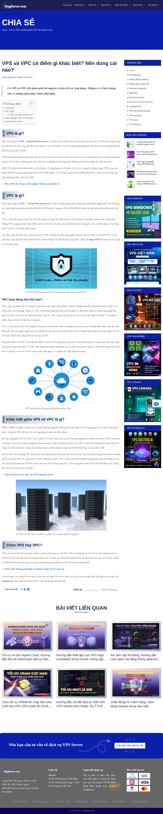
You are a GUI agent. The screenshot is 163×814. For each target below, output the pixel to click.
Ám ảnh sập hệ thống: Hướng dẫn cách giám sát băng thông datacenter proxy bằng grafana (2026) (135, 657)
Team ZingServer (9, 77)
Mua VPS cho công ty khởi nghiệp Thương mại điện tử (32, 184)
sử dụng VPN (92, 239)
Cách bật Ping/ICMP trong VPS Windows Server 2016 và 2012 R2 (147, 163)
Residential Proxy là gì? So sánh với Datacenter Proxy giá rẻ (147, 173)
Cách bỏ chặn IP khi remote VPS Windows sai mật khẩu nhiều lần (147, 182)
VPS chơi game (135, 115)
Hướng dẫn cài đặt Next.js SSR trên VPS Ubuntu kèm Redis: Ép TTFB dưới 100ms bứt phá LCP (80, 704)
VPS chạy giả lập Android (139, 111)
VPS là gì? (9, 108)
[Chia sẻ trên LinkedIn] (28, 589)
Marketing (133, 93)
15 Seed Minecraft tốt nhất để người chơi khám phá (146, 143)
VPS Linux (133, 120)
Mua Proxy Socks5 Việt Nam (141, 102)
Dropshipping (134, 75)
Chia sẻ (132, 70)
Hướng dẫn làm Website (138, 79)
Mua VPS (105, 5)
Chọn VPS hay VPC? (14, 121)
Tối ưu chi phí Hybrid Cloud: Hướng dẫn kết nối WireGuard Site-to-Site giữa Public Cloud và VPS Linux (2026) (26, 657)
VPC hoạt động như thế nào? (21, 115)
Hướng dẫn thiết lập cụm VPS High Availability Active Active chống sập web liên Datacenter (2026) (80, 657)
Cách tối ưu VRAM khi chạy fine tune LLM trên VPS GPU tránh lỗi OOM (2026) (27, 704)
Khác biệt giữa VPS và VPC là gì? (19, 118)
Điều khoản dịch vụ (100, 786)
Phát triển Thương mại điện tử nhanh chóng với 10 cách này (35, 569)
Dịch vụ (92, 5)
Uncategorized (135, 106)
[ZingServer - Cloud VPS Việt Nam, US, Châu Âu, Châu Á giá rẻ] (14, 5)
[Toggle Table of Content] (30, 103)
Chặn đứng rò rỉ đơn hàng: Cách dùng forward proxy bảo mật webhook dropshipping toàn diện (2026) (132, 704)
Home (4, 30)
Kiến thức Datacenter (137, 88)
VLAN (74, 208)
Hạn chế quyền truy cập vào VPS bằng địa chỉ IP (29, 474)
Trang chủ (67, 5)
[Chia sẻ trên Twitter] (25, 589)
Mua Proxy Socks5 (136, 97)
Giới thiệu (78, 5)
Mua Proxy (138, 5)
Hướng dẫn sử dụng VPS (139, 84)
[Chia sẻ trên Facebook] (21, 589)
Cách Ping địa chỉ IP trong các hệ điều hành (147, 153)
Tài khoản (152, 5)
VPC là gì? (9, 111)
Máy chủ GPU (121, 5)
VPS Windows (135, 124)
